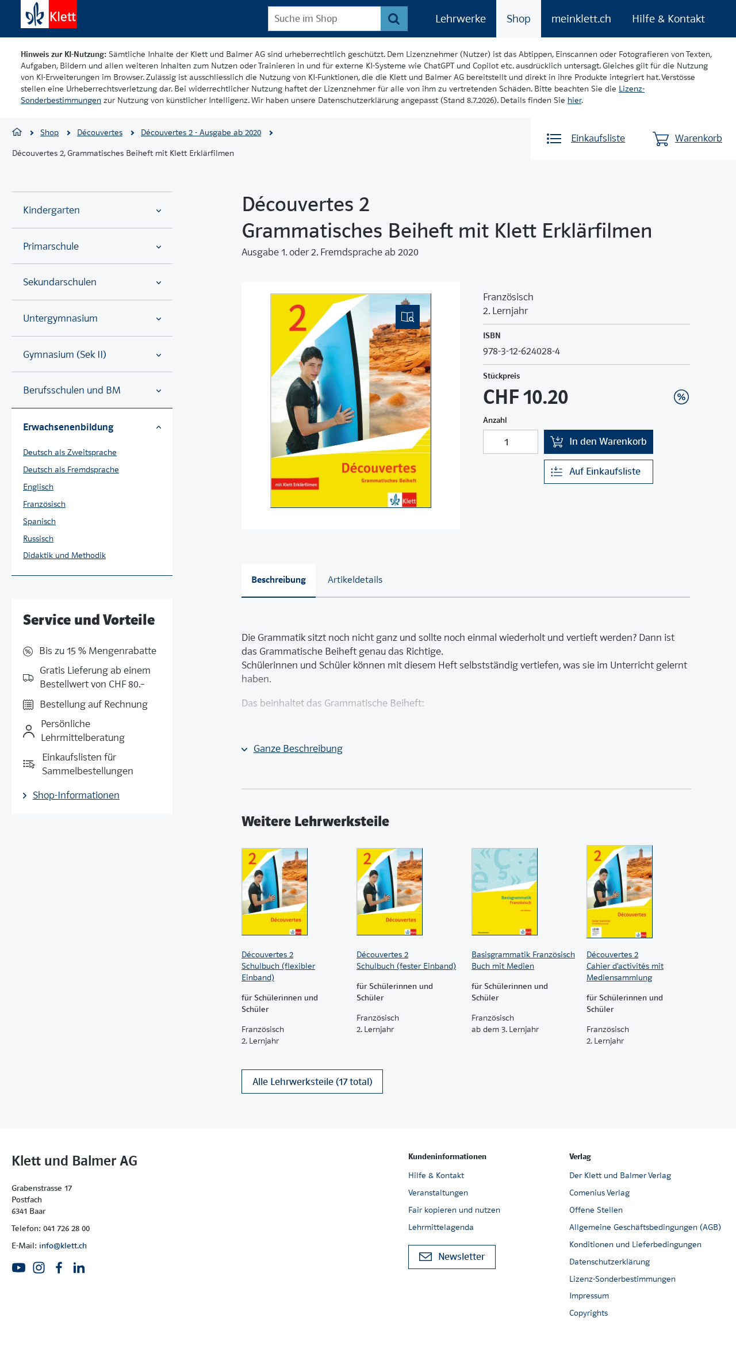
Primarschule (51, 246)
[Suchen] (394, 18)
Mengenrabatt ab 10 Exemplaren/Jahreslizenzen (663, 366)
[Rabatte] (681, 397)
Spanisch (39, 521)
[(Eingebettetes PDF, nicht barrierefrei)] (350, 400)
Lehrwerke (460, 19)
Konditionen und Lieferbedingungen (635, 1244)
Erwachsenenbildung (68, 427)
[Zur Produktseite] (293, 892)
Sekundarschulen (60, 282)
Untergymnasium (60, 318)
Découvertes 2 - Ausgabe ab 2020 (201, 132)
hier (574, 100)
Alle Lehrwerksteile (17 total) (312, 1082)
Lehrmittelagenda (441, 1227)
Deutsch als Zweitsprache (70, 452)
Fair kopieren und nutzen (454, 1210)
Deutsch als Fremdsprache (71, 469)
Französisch (44, 504)
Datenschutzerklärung (609, 1261)
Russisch (38, 538)
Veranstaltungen (438, 1192)
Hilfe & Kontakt (668, 19)
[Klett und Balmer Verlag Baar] (17, 133)
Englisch (38, 487)
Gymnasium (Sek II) (64, 355)
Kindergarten (51, 210)
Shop (519, 19)
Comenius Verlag (599, 1192)
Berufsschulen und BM (72, 390)
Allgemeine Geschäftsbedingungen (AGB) (645, 1227)
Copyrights (588, 1313)
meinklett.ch (581, 19)
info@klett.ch (63, 1245)
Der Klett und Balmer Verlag (620, 1175)
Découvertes (99, 132)
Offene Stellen (596, 1210)
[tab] (278, 581)
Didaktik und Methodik (64, 555)
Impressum (589, 1295)
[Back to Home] (49, 14)
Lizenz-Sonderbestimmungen (622, 1279)
